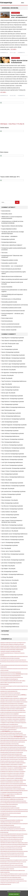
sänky (24, 867)
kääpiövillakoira (19, 790)
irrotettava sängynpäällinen (9, 682)
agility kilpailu (4, 646)
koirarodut (18, 778)
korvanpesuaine (6, 785)
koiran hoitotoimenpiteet (17, 708)
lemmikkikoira (21, 797)
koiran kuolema (13, 715)
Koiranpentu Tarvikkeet (14, 755)
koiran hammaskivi (21, 701)
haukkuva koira (9, 677)
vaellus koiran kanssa (9, 877)
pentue (17, 816)
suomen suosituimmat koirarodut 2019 (11, 861)
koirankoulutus (7, 715)
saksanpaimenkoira (20, 834)
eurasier (11, 675)
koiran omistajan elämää (8, 722)
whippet (12, 882)
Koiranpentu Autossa (18, 734)
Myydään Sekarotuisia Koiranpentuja (11, 809)
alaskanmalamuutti (7, 656)
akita (3, 656)
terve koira (4, 872)
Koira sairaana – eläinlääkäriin (9, 236)
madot (17, 801)
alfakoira (12, 656)
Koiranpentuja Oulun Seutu (7, 747)
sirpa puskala (5, 594)
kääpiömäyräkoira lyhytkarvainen (12, 788)
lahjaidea (12, 792)
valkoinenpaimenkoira (12, 879)
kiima (5, 694)
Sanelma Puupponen (7, 425)
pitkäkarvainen (15, 820)
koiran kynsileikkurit (7, 717)
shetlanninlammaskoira (9, 841)
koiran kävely (13, 717)
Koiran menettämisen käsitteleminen (11, 327)
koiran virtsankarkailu (9, 776)
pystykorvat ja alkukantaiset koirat (16, 828)
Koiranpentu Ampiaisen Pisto (9, 734)
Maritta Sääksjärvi (6, 358)
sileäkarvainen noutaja (16, 842)
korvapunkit (17, 785)
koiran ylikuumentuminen (17, 776)
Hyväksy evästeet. (14, 894)
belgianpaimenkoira (9, 665)
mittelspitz (7, 806)
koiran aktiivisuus (14, 700)
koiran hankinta (10, 707)
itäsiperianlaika (7, 686)
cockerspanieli (15, 672)
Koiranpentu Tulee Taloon (18, 759)
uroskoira (23, 875)
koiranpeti (11, 762)
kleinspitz (20, 694)
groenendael (15, 675)
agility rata (15, 649)
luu (12, 799)
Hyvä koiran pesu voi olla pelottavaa (11, 299)
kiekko (3, 694)
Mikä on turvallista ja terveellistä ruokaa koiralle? (14, 279)
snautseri (10, 844)
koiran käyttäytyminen (19, 717)
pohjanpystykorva (12, 821)
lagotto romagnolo (7, 792)
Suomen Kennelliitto (6, 287)
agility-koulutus (11, 642)
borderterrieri (11, 668)
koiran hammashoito (14, 701)
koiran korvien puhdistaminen (15, 712)
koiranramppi (5, 764)
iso (14, 682)
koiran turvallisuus (13, 773)
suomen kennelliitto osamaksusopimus (14, 854)
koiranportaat (20, 762)
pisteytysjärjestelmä (8, 820)
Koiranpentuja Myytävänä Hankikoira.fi (12, 745)
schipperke (12, 835)
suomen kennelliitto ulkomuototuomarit (17, 856)
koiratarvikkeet (19, 780)
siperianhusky (5, 844)
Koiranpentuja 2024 (5, 738)
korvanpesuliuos (12, 785)
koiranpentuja (4, 52)
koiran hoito (6, 708)
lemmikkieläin (7, 797)
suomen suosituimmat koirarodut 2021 (13, 863)
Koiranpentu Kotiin (7, 754)
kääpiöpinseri (8, 790)
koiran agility (19, 698)
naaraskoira (16, 811)
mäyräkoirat (9, 811)
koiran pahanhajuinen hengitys (18, 722)
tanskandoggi (6, 870)
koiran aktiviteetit (21, 700)
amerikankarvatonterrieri (22, 656)
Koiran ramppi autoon (7, 318)
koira (23, 694)
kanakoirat (8, 689)
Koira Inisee (13, 696)
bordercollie (7, 668)
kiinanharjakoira (13, 694)
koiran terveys (14, 771)
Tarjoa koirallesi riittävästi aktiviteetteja (12, 226)
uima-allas (17, 875)
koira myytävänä (14, 698)
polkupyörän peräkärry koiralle (9, 823)
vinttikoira (8, 880)
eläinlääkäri (18, 673)
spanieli (17, 844)
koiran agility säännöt (7, 700)
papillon (4, 816)
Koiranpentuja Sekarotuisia (17, 750)
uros (20, 875)
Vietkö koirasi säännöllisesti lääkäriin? (11, 245)
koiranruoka (22, 766)
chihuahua (10, 672)
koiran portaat (15, 762)
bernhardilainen (16, 665)
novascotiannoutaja (15, 813)
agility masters (14, 646)
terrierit (10, 870)
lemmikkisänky (4, 799)
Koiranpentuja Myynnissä (8, 743)
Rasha (3, 480)
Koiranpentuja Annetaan (13, 738)
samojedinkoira (7, 835)
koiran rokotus (13, 766)
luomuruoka (9, 799)
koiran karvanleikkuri (19, 710)
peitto (15, 816)
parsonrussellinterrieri (10, 816)
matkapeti (6, 802)
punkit (6, 828)
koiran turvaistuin (7, 773)
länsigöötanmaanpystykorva (11, 801)
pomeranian (9, 825)
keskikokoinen (12, 693)
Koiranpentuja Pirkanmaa (16, 747)
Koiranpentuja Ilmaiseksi (17, 740)
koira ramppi (6, 778)
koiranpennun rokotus (18, 727)
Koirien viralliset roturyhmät (8, 330)
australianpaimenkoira (9, 661)
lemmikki (6, 795)
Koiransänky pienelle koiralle (9, 302)
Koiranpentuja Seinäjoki (8, 750)
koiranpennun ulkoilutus (7, 729)
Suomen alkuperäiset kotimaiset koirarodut (13, 310)
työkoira (14, 875)
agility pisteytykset (20, 647)
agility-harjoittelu (6, 642)
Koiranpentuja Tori (6, 752)
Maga (2, 387)
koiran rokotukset (8, 766)
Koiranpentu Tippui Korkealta (7, 757)
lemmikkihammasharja (15, 797)
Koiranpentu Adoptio (13, 731)
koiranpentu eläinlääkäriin (9, 736)
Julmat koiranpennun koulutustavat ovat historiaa (14, 305)
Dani (2, 592)
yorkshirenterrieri (8, 884)
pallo (3, 814)
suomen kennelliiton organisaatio (17, 846)
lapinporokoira (14, 794)
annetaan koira (13, 658)
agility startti (5, 651)
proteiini (15, 827)
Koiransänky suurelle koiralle (9, 263)
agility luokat (9, 646)
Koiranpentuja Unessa (14, 752)
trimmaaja (18, 874)
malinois (19, 801)
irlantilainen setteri (18, 680)
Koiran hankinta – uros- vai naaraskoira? (19, 16)
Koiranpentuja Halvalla (8, 740)
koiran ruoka (18, 766)
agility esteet (8, 644)
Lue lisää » (13, 49)
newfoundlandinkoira (22, 811)
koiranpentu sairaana (6, 755)
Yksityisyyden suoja (13, 343)
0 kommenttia (21, 52)
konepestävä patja (18, 783)
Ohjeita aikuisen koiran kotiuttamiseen (19, 61)
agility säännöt (10, 651)
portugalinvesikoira (6, 827)
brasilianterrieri (22, 668)
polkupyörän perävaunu (19, 823)
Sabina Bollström (6, 612)
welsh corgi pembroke (7, 882)
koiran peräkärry (6, 761)
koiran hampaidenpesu (20, 705)
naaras (12, 811)
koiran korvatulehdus (6, 712)
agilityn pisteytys (20, 646)
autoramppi (22, 661)
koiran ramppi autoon (11, 764)
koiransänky (18, 768)
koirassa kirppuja (7, 780)
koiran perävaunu (12, 761)
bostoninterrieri (16, 668)
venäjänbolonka (18, 879)
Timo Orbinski (5, 340)
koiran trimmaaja (20, 771)
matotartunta (14, 802)
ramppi (4, 832)
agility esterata (13, 644)
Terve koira (4, 252)
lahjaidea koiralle (17, 792)
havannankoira (14, 677)
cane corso (4, 670)
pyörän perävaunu (16, 830)
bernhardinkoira (22, 665)
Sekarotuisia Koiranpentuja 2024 (8, 837)
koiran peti (8, 762)
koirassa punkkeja (13, 780)
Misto (3, 503)
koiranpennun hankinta (10, 726)
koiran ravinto (17, 764)
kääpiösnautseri (14, 790)
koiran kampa (7, 710)
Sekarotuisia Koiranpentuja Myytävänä (11, 839)
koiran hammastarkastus (10, 703)
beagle (4, 665)
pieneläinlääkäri (22, 816)
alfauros (16, 656)
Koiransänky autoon (6, 213)
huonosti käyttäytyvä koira (6, 679)
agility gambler (18, 644)
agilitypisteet (15, 647)
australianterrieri (17, 661)
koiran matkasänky (13, 719)
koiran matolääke (20, 719)
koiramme (9, 698)
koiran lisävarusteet (6, 719)
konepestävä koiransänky (9, 783)
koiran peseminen (18, 761)
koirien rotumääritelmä (7, 781)
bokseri (3, 668)
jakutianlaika (20, 686)
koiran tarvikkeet (18, 769)
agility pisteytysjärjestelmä (8, 649)
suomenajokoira (7, 846)
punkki (9, 828)
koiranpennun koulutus (9, 727)
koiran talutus (12, 769)
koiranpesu (4, 762)
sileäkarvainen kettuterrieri (7, 842)
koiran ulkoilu (19, 773)
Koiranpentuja (6, 2)
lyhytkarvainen (15, 799)
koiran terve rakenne (7, 771)
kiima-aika (8, 694)
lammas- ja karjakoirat (7, 794)
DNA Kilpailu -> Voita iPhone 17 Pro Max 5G (12, 124)
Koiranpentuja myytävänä (8, 239)
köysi (23, 790)
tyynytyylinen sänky (9, 875)
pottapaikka (12, 827)
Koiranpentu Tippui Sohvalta (17, 757)
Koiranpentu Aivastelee (7, 733)
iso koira (16, 682)
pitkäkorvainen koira (5, 821)
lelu (18, 794)
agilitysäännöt (15, 651)
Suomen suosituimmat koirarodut (10, 324)
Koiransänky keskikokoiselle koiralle (11, 307)
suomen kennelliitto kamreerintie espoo (14, 851)
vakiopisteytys (15, 877)
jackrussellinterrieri (14, 686)
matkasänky (10, 802)
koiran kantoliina (12, 710)
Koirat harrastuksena (7, 321)
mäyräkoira (4, 811)
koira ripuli (14, 778)
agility (1, 642)
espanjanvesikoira (7, 675)
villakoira (4, 880)
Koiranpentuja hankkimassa (8, 242)
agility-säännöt (17, 642)
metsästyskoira (19, 802)
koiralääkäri (5, 698)
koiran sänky (13, 768)
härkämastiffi (12, 680)
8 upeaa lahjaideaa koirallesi (9, 229)
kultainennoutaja (12, 787)
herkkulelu (19, 677)
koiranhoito (11, 708)
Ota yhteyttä (8, 346)
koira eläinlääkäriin (7, 696)
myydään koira (13, 807)
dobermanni (10, 673)
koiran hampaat (18, 703)
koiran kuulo (18, 715)
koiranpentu (6, 731)
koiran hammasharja (7, 701)
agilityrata (19, 649)
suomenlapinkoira (8, 860)
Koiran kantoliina (5, 211)
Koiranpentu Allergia (14, 733)
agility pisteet (10, 647)
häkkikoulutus (7, 680)
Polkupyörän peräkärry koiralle (9, 260)
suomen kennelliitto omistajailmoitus (10, 853)
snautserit (13, 844)
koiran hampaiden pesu (11, 705)
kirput (17, 694)
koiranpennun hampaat (9, 724)
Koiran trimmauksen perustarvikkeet (11, 269)
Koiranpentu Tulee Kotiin (9, 759)
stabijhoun (20, 844)
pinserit (3, 820)
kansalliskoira (12, 689)
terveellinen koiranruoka (15, 870)
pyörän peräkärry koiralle (8, 830)
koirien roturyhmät (14, 781)
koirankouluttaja (12, 713)
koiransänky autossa (6, 769)
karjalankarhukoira (18, 689)
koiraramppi (10, 778)
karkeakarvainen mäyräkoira (6, 691)
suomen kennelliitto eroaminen (10, 849)
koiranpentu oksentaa (14, 754)
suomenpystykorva (15, 860)
